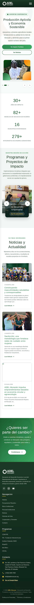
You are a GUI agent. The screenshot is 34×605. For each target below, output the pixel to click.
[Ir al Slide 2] (5, 85)
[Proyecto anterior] (6, 203)
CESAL (4, 551)
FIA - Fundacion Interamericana (11, 538)
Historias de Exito (7, 516)
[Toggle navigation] (30, 4)
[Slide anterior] (25, 85)
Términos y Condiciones (24, 597)
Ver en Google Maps (11, 580)
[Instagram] (9, 488)
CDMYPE (5, 534)
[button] (17, 201)
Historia (4, 499)
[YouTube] (13, 488)
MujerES (4, 544)
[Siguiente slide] (30, 85)
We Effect (5, 547)
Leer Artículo (8, 305)
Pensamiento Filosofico (9, 503)
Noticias (4, 513)
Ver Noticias (17, 52)
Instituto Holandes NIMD (9, 541)
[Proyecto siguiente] (27, 203)
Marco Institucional (7, 506)
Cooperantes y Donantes (9, 519)
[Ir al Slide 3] (8, 85)
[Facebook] (4, 488)
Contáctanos (15, 452)
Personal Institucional (8, 509)
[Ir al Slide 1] (2, 85)
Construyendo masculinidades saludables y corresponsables (16, 290)
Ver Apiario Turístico (17, 47)
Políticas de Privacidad (8, 597)
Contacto (5, 523)
